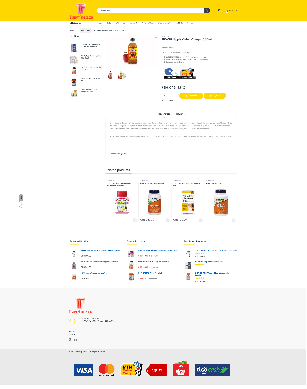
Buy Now (216, 96)
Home (72, 30)
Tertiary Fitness (82, 352)
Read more (135, 220)
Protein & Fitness (148, 23)
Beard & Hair (178, 23)
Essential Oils (133, 23)
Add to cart (192, 96)
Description (164, 114)
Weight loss (85, 30)
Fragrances (191, 23)
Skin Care (109, 23)
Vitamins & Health (164, 23)
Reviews (180, 114)
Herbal (99, 23)
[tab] (164, 115)
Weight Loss (120, 23)
